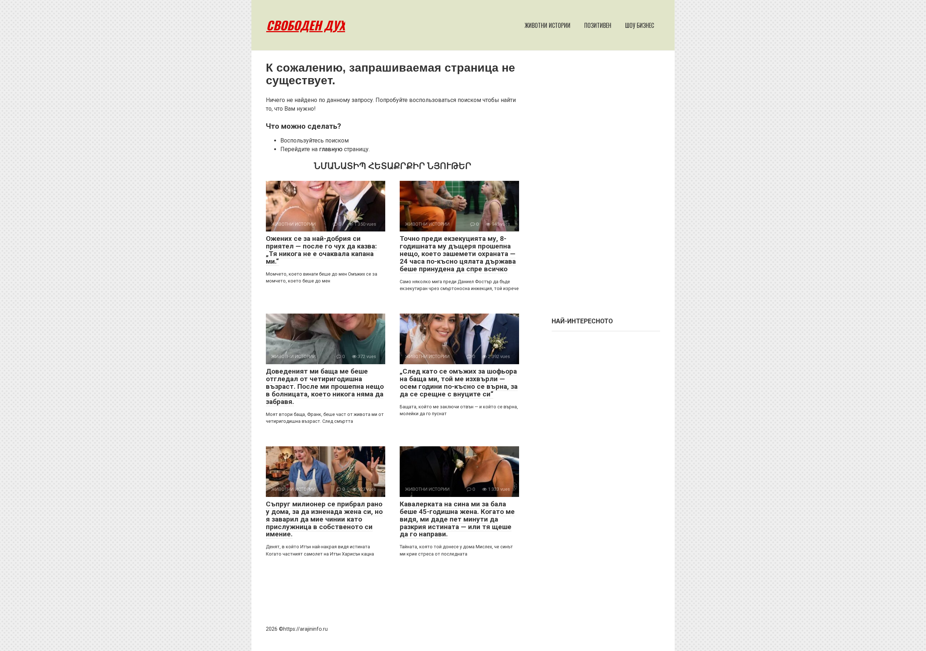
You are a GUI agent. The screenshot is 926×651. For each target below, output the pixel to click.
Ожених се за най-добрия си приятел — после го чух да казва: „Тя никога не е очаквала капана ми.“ (321, 249)
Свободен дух (305, 25)
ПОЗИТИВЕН (597, 25)
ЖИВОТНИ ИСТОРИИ (547, 25)
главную (331, 149)
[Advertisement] (606, 187)
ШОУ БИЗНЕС (639, 25)
